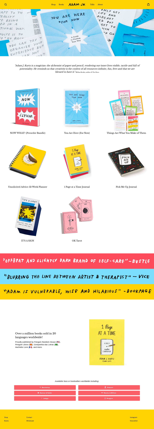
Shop (53, 4)
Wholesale (30, 421)
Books (61, 4)
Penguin (110, 398)
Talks (92, 4)
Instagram (133, 417)
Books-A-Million (110, 393)
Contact (29, 417)
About (100, 4)
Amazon (110, 387)
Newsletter (134, 421)
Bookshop (46, 387)
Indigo (45, 398)
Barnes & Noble (46, 393)
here (66, 381)
